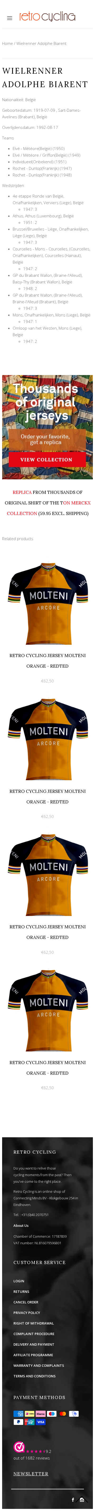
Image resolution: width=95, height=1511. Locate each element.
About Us (20, 1225)
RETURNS (21, 1291)
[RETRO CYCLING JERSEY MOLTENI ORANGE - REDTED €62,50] (47, 558)
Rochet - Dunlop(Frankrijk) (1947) (42, 168)
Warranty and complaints (38, 1365)
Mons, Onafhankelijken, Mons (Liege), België (52, 314)
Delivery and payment (33, 1344)
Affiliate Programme (33, 1355)
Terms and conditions (34, 1376)
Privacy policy (26, 1312)
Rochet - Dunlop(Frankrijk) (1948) (42, 174)
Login (18, 1281)
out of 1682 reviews (31, 1458)
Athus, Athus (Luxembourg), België (43, 215)
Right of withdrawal (33, 1323)
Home (7, 43)
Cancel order (25, 1302)
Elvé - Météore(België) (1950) (39, 148)
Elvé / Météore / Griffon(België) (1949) (46, 155)
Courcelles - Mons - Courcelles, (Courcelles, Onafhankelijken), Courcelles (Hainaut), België (51, 255)
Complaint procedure (33, 1333)
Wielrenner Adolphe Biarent (41, 43)
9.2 (48, 1451)
